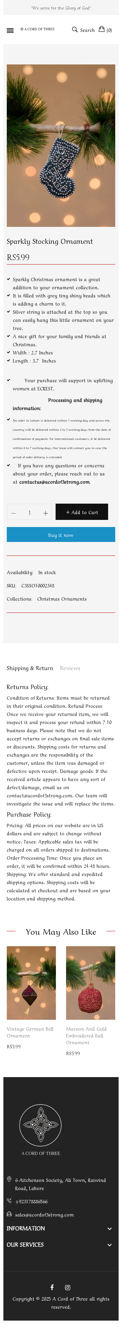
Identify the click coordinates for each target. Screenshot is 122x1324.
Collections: (19, 598)
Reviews (70, 667)
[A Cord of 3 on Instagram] (67, 1287)
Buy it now (61, 534)
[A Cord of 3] (37, 29)
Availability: (20, 571)
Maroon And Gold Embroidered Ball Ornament (86, 1035)
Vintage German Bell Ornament (30, 1031)
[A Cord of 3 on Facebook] (52, 1287)
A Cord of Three (70, 1298)
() (109, 29)
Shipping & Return (30, 667)
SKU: (11, 585)
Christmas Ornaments (62, 598)
